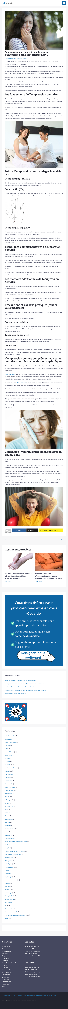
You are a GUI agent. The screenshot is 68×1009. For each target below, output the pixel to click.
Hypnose (7, 822)
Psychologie (8, 877)
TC (5, 905)
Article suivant (61, 540)
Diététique (8, 800)
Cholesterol (8, 784)
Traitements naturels (11, 912)
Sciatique (7, 886)
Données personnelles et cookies (43, 995)
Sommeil (7, 889)
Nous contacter (17, 995)
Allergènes (8, 745)
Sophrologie (8, 893)
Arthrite (7, 758)
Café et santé (9, 774)
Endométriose (9, 806)
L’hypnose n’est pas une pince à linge (15, 693)
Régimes (7, 883)
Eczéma (7, 803)
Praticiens (8, 873)
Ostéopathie (8, 861)
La (5, 374)
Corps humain (9, 790)
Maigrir (7, 848)
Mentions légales (28, 995)
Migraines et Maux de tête (13, 854)
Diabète (7, 797)
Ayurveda (7, 765)
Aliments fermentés (11, 742)
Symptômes (8, 902)
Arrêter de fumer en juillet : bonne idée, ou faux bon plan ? (22, 687)
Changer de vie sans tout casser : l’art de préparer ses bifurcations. (24, 684)
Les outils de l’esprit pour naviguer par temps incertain (21, 680)
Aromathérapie (9, 752)
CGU (55, 995)
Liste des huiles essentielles (33, 956)
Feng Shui (7, 813)
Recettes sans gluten (11, 880)
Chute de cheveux (10, 787)
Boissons (7, 771)
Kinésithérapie (9, 838)
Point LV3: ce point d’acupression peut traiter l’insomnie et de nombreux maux (49, 576)
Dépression (8, 793)
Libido (6, 845)
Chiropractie (8, 781)
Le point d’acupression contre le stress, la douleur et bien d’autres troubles (18, 576)
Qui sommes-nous (7, 995)
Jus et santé (8, 835)
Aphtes (7, 749)
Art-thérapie (8, 755)
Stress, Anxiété (9, 896)
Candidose (8, 777)
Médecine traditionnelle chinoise (15, 851)
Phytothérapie (9, 867)
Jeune (6, 832)
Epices (6, 809)
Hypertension (9, 819)
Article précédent (8, 540)
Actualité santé (9, 736)
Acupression (9, 58)
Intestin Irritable (10, 829)
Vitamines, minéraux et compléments (16, 915)
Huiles (6, 816)
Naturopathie (9, 857)
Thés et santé (9, 909)
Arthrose (7, 761)
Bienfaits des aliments (11, 768)
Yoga (6, 918)
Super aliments (9, 899)
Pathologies (8, 864)
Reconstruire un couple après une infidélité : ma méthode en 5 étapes (25, 690)
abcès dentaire (21, 383)
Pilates (7, 870)
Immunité (8, 825)
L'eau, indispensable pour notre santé (16, 841)
